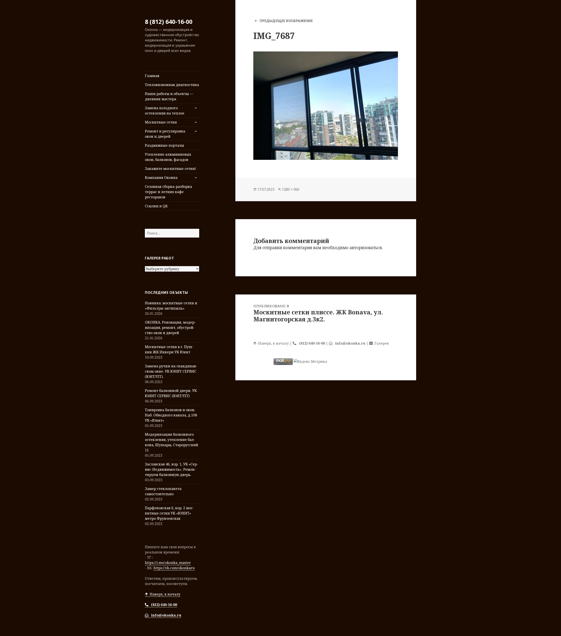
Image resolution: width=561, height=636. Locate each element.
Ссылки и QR (156, 206)
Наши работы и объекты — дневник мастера (169, 96)
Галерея (381, 343)
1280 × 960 (290, 189)
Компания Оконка (161, 177)
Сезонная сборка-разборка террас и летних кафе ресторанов (168, 191)
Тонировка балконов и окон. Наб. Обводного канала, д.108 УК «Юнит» (171, 415)
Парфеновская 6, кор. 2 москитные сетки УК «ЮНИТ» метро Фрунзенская (169, 513)
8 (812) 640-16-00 (168, 22)
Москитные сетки (161, 122)
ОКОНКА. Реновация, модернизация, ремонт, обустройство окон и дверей (170, 327)
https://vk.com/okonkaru (174, 568)
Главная (152, 75)
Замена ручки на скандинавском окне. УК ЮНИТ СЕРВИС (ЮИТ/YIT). (171, 371)
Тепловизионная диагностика (172, 84)
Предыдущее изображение (286, 20)
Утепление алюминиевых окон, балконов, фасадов (168, 157)
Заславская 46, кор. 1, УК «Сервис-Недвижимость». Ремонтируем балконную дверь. (171, 469)
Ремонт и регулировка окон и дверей (165, 134)
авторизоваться (366, 247)
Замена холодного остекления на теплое (164, 111)
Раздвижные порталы (164, 145)
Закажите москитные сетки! (170, 168)
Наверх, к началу (164, 594)
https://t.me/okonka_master (168, 562)
